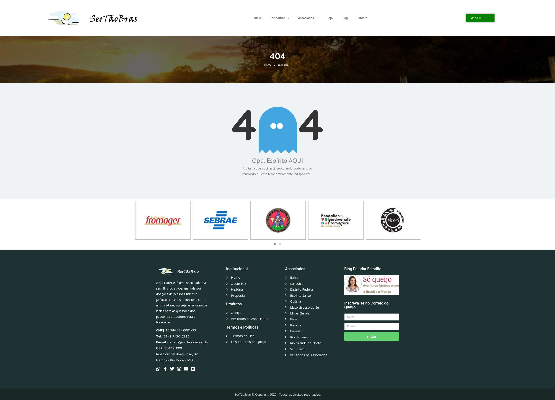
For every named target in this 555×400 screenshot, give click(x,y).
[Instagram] (179, 369)
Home (268, 65)
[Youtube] (186, 369)
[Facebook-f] (165, 369)
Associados (306, 18)
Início (257, 18)
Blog (344, 18)
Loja (330, 18)
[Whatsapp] (158, 369)
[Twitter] (172, 369)
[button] (275, 244)
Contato (361, 18)
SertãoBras (277, 18)
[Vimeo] (193, 369)
